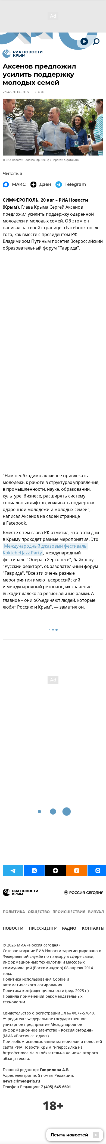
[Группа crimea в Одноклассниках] (76, 870)
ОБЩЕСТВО (39, 912)
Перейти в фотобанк (65, 160)
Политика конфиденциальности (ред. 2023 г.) (46, 991)
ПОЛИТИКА (14, 912)
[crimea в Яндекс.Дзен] (55, 870)
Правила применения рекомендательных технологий (43, 1000)
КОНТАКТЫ (93, 929)
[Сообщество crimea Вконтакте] (34, 870)
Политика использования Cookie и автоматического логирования (36, 982)
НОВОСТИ (13, 929)
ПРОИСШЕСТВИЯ (68, 912)
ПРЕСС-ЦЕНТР (43, 929)
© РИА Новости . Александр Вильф (26, 160)
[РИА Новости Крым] (22, 53)
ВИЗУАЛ (96, 912)
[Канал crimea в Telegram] (13, 870)
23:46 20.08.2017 (16, 92)
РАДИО (69, 929)
